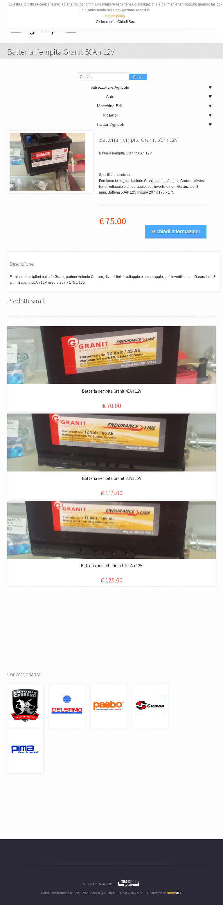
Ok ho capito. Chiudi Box (115, 22)
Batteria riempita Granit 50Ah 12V (138, 139)
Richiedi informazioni (176, 231)
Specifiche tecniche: (115, 175)
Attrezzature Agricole (110, 87)
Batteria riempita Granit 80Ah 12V (111, 478)
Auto (110, 96)
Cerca (138, 77)
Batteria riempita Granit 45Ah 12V (111, 391)
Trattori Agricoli (110, 124)
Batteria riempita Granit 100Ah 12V (111, 565)
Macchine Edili (110, 105)
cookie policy (115, 16)
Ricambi (110, 115)
